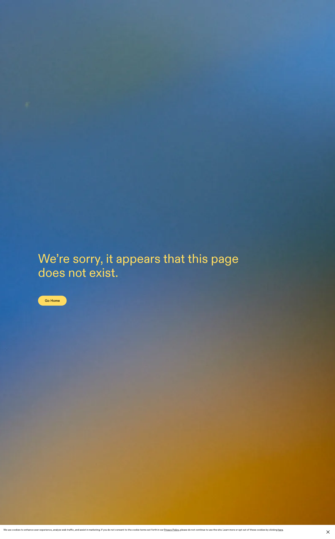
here (280, 529)
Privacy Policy (171, 529)
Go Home (52, 300)
